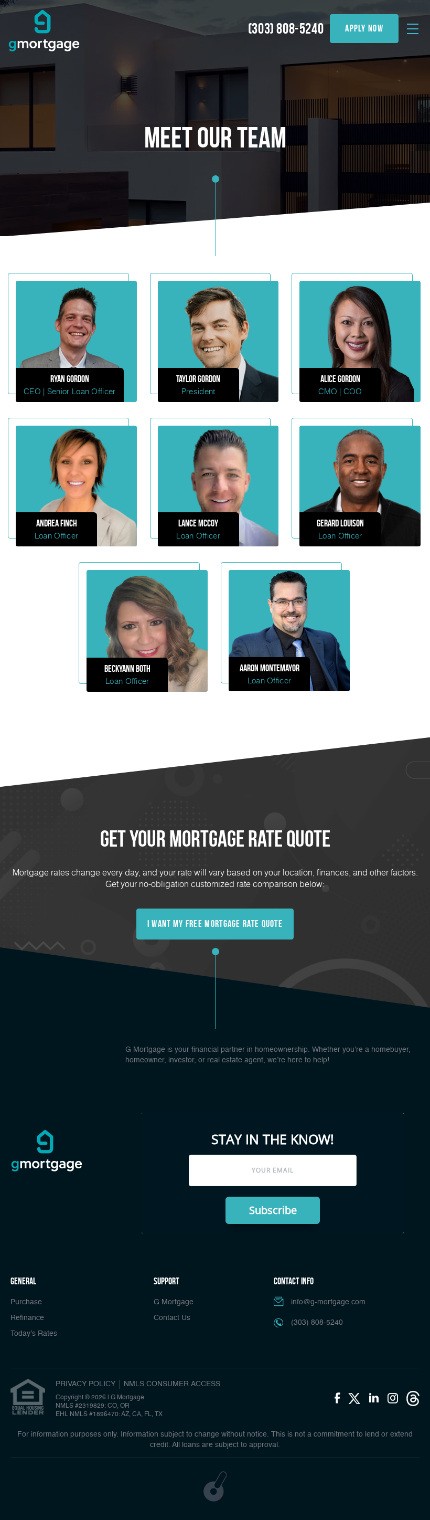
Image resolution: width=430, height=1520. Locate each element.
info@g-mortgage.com (328, 1302)
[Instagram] (393, 1398)
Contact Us (172, 1318)
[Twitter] (354, 1398)
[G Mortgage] (44, 30)
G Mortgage (174, 1302)
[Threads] (413, 1398)
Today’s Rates (33, 1333)
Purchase (26, 1302)
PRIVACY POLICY (85, 1384)
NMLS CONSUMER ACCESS (172, 1384)
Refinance (27, 1318)
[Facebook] (337, 1398)
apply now (364, 28)
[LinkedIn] (374, 1398)
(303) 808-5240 (286, 28)
